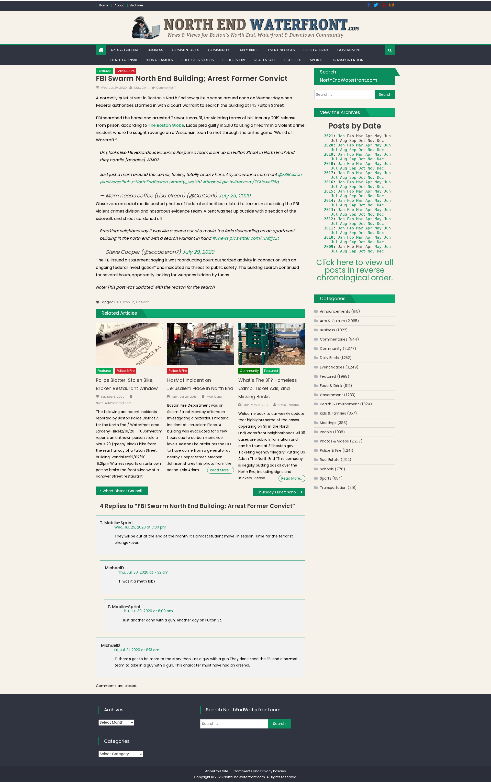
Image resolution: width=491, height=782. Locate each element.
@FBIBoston (290, 174)
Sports (316, 59)
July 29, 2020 (234, 195)
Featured (104, 71)
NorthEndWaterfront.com (113, 403)
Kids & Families (160, 59)
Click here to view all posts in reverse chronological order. (354, 270)
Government (349, 49)
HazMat (142, 302)
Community (219, 49)
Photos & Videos (198, 59)
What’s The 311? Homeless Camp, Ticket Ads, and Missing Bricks (267, 388)
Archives (136, 5)
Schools (292, 59)
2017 (328, 173)
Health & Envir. (124, 59)
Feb (350, 145)
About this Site (216, 771)
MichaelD (114, 568)
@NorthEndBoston (149, 182)
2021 (328, 136)
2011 (328, 228)
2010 (328, 237)
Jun (387, 145)
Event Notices (281, 49)
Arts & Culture (124, 49)
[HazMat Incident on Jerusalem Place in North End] (200, 344)
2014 (328, 200)
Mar (359, 145)
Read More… (220, 470)
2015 (328, 191)
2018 (328, 163)
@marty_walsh (184, 182)
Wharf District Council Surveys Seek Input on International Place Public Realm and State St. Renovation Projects (125, 490)
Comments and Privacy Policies (259, 771)
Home (103, 5)
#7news (220, 238)
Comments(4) (166, 88)
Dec (380, 149)
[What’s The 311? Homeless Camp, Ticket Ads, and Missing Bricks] (271, 344)
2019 (328, 154)
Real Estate (265, 59)
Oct (362, 149)
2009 (328, 246)
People (326, 432)
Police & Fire (234, 59)
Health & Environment (339, 404)
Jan (341, 136)
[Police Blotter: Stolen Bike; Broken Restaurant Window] (129, 344)
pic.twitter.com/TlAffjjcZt (254, 238)
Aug (343, 149)
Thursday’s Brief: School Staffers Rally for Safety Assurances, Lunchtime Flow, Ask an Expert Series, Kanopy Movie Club (281, 492)
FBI (116, 302)
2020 (328, 145)
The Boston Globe (166, 125)
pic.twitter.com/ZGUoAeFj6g (250, 182)
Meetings (328, 422)
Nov (371, 149)
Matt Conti (141, 88)
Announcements (335, 311)
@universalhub (115, 182)
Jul (334, 149)
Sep (352, 149)
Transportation (347, 59)
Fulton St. (127, 302)
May (378, 145)
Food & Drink (316, 49)
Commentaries (185, 49)
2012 (328, 219)
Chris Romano (288, 405)
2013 (328, 209)
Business (155, 49)
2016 (328, 182)
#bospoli (212, 182)
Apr (368, 145)
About (119, 5)
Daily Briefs (249, 49)
